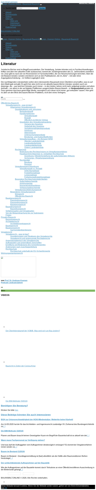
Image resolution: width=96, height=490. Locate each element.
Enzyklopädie (11, 15)
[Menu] (41, 4)
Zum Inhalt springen (9, 2)
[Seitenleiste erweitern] (2, 97)
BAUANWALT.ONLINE (10, 31)
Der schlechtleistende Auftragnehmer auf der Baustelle (25, 463)
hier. (16, 410)
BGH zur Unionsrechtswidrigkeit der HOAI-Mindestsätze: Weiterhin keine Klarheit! (37, 420)
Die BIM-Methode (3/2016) (17, 401)
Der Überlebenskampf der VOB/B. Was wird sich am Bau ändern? (33, 331)
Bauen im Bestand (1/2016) (13, 452)
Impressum (14, 23)
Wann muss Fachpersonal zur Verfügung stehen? (23, 440)
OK (5, 488)
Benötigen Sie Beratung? (14, 405)
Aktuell (8, 12)
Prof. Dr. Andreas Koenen (16, 280)
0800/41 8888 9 (87, 3)
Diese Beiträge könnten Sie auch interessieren (26, 414)
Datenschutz (15, 25)
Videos (8, 17)
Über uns (9, 19)
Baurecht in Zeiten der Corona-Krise (21, 366)
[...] (4, 426)
